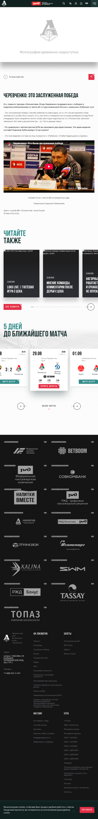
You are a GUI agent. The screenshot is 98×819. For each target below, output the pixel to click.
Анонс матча (49, 406)
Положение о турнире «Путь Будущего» (75, 774)
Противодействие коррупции (45, 681)
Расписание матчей (72, 641)
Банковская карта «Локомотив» (76, 788)
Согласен (87, 810)
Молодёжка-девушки (72, 733)
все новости (12, 307)
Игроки (36, 654)
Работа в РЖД (39, 691)
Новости (36, 641)
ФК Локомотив (40, 633)
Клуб (66, 713)
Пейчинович (59, 203)
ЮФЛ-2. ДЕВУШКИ (71, 755)
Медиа (36, 662)
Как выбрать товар (41, 721)
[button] (32, 307)
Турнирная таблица (41, 650)
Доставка (37, 729)
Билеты (67, 633)
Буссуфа (65, 198)
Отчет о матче (41, 198)
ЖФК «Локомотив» (71, 725)
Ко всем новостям (16, 77)
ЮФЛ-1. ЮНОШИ (70, 738)
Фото (35, 666)
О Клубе (67, 721)
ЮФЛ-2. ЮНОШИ (70, 742)
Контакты (67, 792)
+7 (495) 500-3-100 (12, 673)
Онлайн (31, 198)
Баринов (49, 203)
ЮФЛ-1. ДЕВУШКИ (71, 750)
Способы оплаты (40, 725)
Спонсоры (68, 779)
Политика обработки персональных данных (47, 686)
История (67, 783)
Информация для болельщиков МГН (47, 695)
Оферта (67, 650)
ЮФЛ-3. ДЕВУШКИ (71, 759)
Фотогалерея (55, 198)
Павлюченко (39, 203)
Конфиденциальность (42, 738)
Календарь (37, 645)
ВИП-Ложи (68, 645)
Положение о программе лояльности (43, 676)
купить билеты (49, 386)
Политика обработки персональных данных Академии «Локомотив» (78, 768)
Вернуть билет (70, 654)
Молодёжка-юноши (71, 729)
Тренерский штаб (40, 658)
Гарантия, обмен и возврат (43, 733)
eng (86, 4)
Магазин (37, 713)
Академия (68, 763)
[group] (21, 273)
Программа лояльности (42, 671)
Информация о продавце (43, 742)
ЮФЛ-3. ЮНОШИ (70, 746)
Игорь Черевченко (48, 104)
